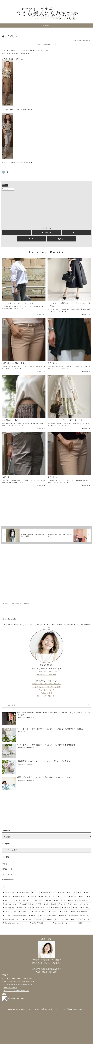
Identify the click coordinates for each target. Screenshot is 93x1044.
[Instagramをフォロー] (41, 665)
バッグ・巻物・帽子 (48, 696)
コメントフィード (9, 874)
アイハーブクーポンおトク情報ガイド (18, 985)
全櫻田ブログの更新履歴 (46, 675)
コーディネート (9, 189)
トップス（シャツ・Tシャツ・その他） (46, 687)
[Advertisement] (46, 208)
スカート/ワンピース (46, 690)
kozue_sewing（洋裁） (16, 998)
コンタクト (57, 672)
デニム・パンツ (47, 693)
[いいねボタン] (3, 172)
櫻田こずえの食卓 (10, 988)
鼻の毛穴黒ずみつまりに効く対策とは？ (19, 982)
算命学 (44, 972)
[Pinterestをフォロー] (45, 665)
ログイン (5, 864)
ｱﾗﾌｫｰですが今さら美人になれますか (18, 978)
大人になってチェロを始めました (16, 991)
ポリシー (47, 672)
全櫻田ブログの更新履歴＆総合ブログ (46, 969)
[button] (61, 238)
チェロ (38, 972)
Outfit (5, 185)
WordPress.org (7, 880)
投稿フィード (7, 869)
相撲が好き (53, 972)
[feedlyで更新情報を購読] (48, 665)
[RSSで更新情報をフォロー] (51, 665)
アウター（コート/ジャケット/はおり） (46, 684)
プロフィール (37, 672)
